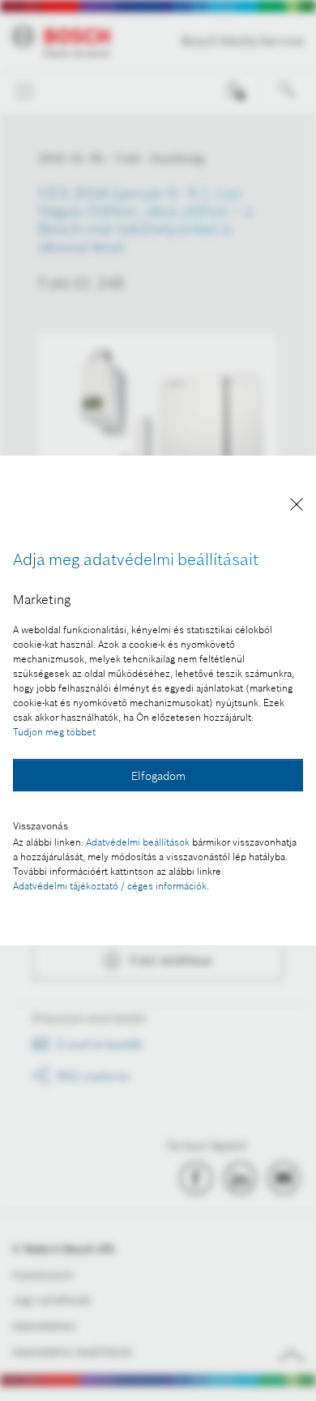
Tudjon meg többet (54, 732)
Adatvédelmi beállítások (138, 842)
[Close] (296, 507)
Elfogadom (158, 776)
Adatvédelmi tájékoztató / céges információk (110, 886)
